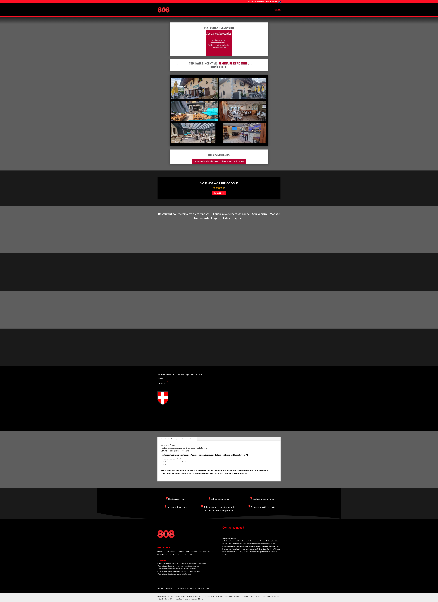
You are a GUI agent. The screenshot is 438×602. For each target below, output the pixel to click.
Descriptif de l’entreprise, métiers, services (177, 439)
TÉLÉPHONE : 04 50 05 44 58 (255, 2)
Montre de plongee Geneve (230, 596)
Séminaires (169, 588)
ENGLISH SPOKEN (271, 2)
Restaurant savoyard (185, 588)
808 (168, 596)
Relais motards (203, 588)
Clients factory (180, 596)
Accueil (277, 10)
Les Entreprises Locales (210, 596)
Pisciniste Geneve (193, 596)
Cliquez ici (219, 193)
